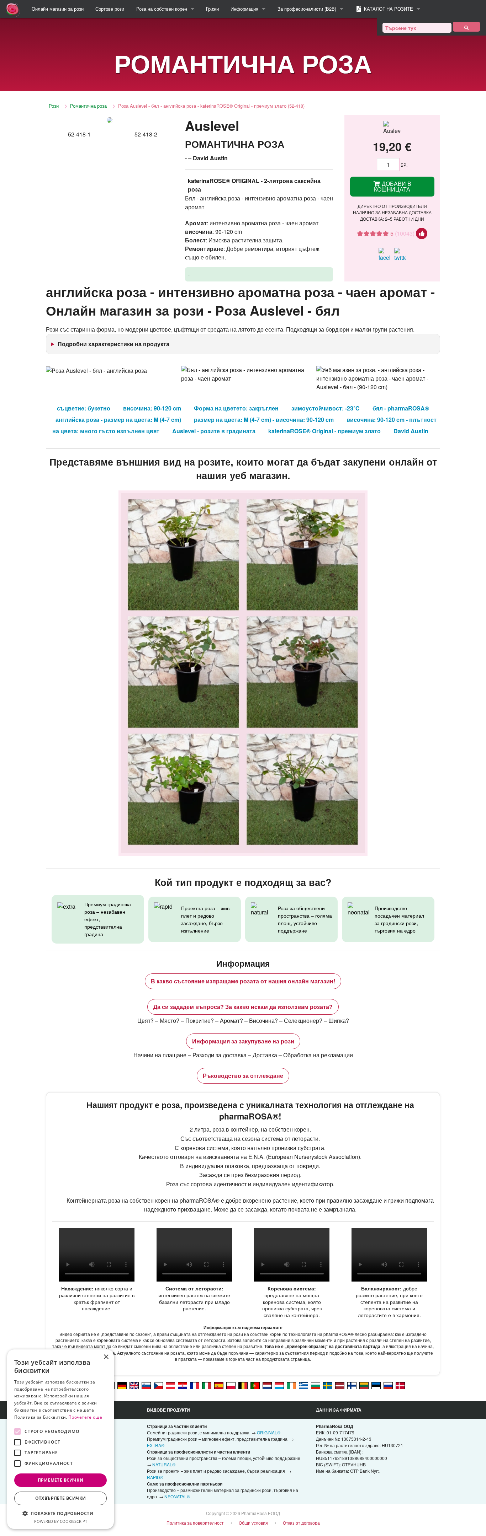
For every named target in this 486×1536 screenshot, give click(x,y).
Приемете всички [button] (60, 1480)
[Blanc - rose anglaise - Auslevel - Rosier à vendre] (194, 1385)
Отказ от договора (301, 1523)
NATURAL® (163, 1464)
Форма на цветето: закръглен (236, 408)
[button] (60, 1513)
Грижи (212, 8)
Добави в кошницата (392, 186)
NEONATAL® (177, 1496)
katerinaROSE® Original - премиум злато (324, 431)
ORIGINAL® (268, 1432)
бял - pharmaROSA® (401, 408)
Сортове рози (109, 8)
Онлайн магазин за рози (58, 8)
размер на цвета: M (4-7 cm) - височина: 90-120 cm (264, 419)
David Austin (410, 431)
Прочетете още (85, 1417)
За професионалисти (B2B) (307, 8)
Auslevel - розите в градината (213, 431)
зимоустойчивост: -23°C (325, 408)
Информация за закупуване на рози (243, 1041)
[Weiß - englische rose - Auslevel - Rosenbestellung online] (122, 1385)
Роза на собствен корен (161, 8)
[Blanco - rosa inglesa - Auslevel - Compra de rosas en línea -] (218, 1385)
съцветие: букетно (83, 408)
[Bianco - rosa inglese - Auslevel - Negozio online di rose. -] (206, 1385)
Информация (244, 8)
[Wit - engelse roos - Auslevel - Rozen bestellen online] (267, 1385)
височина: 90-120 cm (152, 408)
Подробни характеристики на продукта (113, 344)
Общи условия (253, 1523)
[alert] (60, 1439)
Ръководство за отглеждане (243, 1076)
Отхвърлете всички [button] (60, 1498)
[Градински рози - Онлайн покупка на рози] (466, 27)
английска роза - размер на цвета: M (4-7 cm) (118, 419)
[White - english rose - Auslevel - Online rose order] (134, 1385)
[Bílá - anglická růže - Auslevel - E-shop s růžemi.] (158, 1385)
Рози (54, 105)
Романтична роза (88, 105)
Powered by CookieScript (60, 1521)
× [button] (106, 1357)
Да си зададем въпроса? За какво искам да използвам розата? (243, 1007)
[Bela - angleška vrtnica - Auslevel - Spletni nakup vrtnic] (146, 1385)
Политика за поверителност (195, 1523)
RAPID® (155, 1477)
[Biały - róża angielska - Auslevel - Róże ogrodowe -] (231, 1385)
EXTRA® (155, 1445)
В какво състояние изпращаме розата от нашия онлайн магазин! (243, 981)
